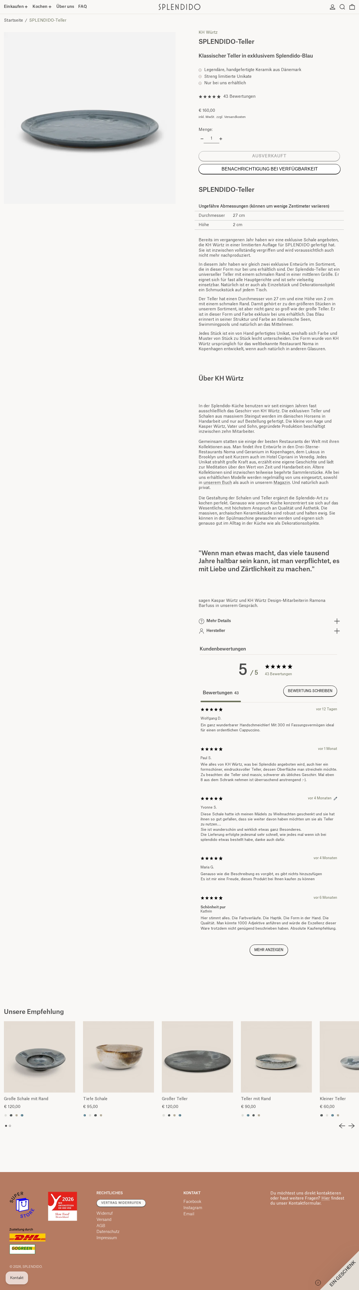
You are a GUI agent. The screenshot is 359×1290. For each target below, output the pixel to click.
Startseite (13, 20)
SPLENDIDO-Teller (47, 20)
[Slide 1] (6, 1126)
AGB (100, 1226)
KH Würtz (208, 33)
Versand (103, 1220)
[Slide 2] (10, 1126)
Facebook (192, 1202)
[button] (342, 6)
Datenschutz (107, 1232)
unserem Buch (217, 483)
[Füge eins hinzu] (220, 138)
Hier (325, 1198)
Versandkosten (235, 117)
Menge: (206, 130)
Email (188, 1214)
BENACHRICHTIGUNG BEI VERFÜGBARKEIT (270, 169)
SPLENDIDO (32, 1266)
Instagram (192, 1208)
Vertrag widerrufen (121, 1203)
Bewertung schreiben (310, 691)
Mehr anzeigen (268, 950)
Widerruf (104, 1214)
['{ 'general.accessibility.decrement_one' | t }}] (202, 138)
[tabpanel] (269, 834)
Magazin (281, 483)
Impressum (106, 1238)
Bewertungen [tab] (221, 693)
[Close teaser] (318, 1283)
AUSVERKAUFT (269, 156)
